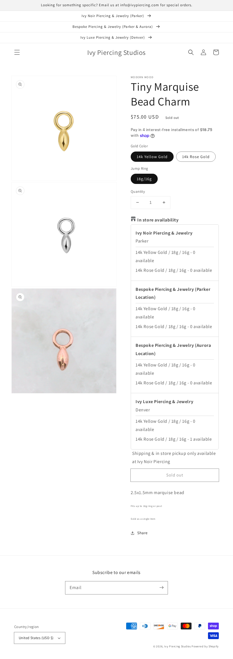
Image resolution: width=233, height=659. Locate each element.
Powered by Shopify (205, 646)
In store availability (158, 220)
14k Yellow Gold (152, 156)
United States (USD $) (36, 637)
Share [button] (142, 532)
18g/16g (144, 178)
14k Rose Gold (196, 156)
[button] (17, 52)
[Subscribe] (161, 587)
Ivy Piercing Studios (177, 646)
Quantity (138, 191)
